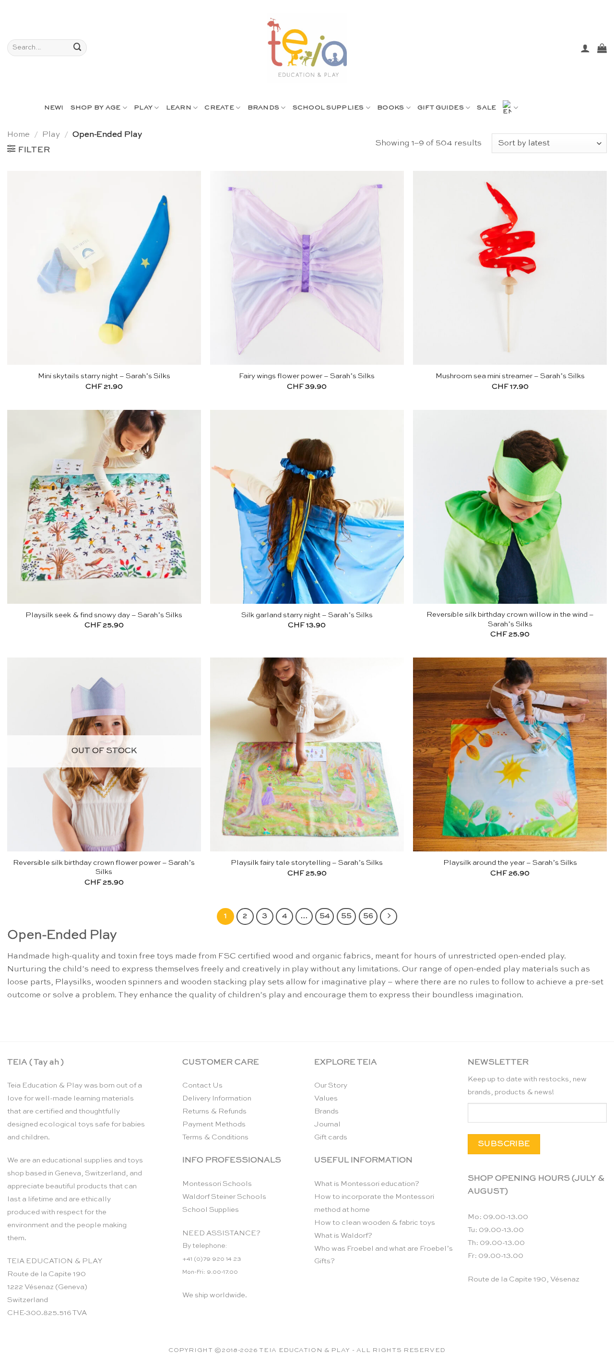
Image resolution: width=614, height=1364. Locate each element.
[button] (585, 48)
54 (324, 916)
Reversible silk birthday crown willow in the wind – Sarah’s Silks (510, 619)
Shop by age (96, 108)
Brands (264, 108)
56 (368, 916)
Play (143, 108)
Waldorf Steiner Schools (224, 1196)
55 (346, 916)
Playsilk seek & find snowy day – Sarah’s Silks (103, 615)
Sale (486, 108)
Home (18, 135)
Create (219, 108)
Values (326, 1098)
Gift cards (330, 1137)
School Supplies (328, 108)
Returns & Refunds (214, 1111)
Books (390, 108)
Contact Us (202, 1085)
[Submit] (77, 47)
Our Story (330, 1085)
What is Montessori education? (366, 1183)
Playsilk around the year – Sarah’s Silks (510, 862)
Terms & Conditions (215, 1137)
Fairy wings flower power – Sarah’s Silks (307, 376)
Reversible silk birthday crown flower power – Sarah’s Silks (104, 867)
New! (54, 108)
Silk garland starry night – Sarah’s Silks (307, 615)
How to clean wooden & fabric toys (374, 1222)
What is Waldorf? (343, 1235)
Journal (327, 1124)
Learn (178, 108)
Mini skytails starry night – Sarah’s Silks (104, 376)
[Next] (388, 916)
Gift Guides (440, 108)
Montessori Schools (217, 1183)
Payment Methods (214, 1124)
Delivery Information (216, 1098)
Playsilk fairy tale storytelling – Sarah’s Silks (307, 862)
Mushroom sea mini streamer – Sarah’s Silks (510, 376)
